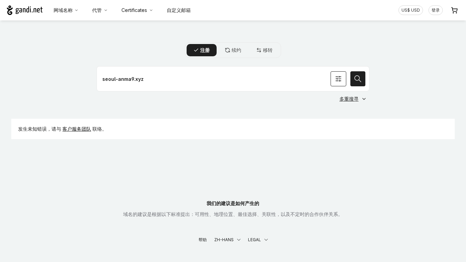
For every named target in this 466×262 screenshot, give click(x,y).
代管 (97, 10)
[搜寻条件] (338, 78)
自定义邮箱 (179, 10)
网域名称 (63, 10)
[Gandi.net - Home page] (24, 10)
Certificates (134, 10)
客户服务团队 (76, 129)
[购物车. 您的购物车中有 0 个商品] (454, 10)
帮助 (203, 239)
